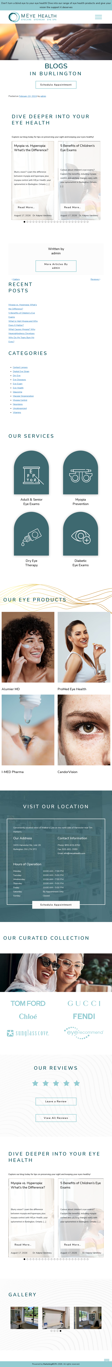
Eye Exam (17, 383)
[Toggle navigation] (98, 17)
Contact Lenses (20, 367)
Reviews (95, 279)
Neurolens (18, 404)
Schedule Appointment (56, 84)
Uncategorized (20, 408)
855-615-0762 (72, 845)
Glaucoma (17, 391)
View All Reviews (56, 1118)
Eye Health (18, 387)
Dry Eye (16, 375)
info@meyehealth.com (74, 853)
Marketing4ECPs (50, 1364)
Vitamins (17, 412)
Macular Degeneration (23, 396)
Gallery (16, 279)
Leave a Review (56, 1101)
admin (43, 96)
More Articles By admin (56, 266)
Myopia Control (20, 400)
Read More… (28, 207)
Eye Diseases (19, 379)
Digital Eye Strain (21, 371)
